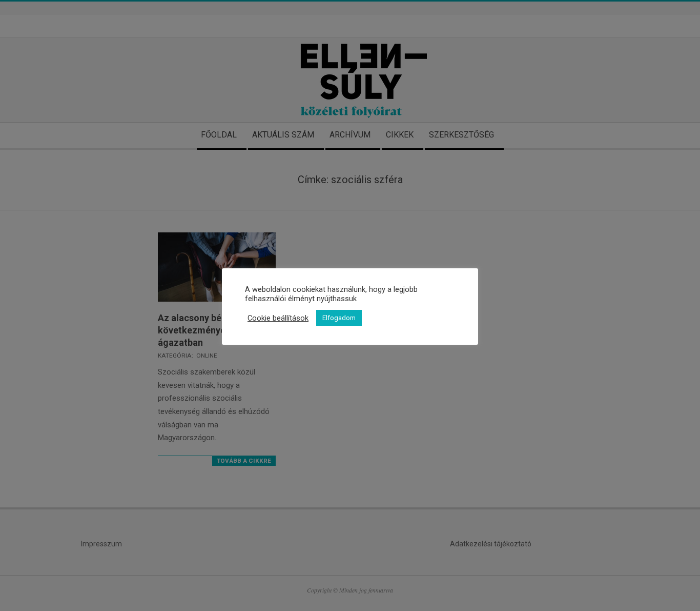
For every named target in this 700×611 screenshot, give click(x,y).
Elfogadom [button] (339, 318)
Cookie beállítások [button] (278, 318)
